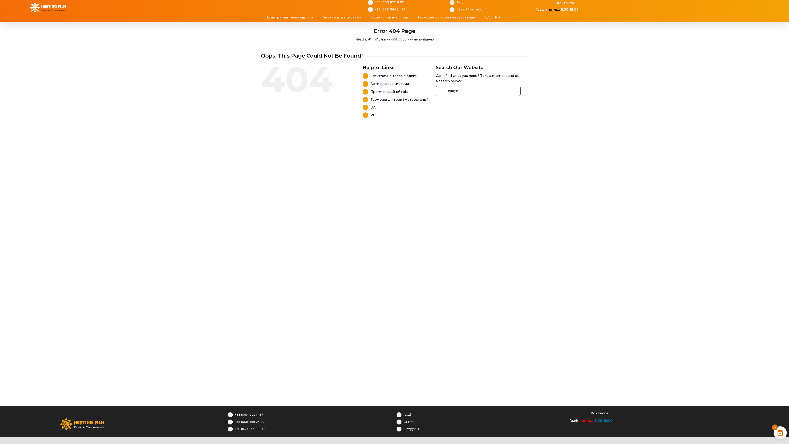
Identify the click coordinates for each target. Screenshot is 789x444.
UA (373, 107)
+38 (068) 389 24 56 (390, 9)
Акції (461, 2)
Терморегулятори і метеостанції (399, 100)
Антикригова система (389, 84)
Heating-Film (365, 39)
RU (373, 115)
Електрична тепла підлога (393, 76)
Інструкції (477, 9)
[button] (516, 17)
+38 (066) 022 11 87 (389, 2)
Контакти (565, 3)
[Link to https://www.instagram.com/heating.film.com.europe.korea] (574, 412)
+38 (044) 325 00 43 (250, 429)
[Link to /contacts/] (586, 412)
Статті (462, 9)
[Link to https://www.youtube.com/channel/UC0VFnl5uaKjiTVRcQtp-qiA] (580, 412)
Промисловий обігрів (389, 92)
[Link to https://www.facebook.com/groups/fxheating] (567, 412)
